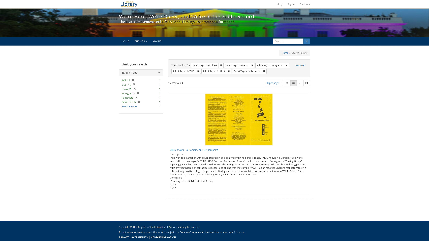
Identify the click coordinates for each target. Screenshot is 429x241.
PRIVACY (124, 237)
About (157, 41)
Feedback (305, 4)
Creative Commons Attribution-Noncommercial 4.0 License (212, 232)
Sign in (291, 4)
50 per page (273, 83)
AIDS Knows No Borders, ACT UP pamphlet (194, 149)
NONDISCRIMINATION (163, 237)
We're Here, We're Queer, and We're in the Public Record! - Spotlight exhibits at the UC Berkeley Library (129, 4)
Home (125, 41)
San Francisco (129, 106)
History (279, 4)
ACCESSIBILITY (139, 237)
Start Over (300, 65)
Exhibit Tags (129, 72)
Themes (140, 41)
